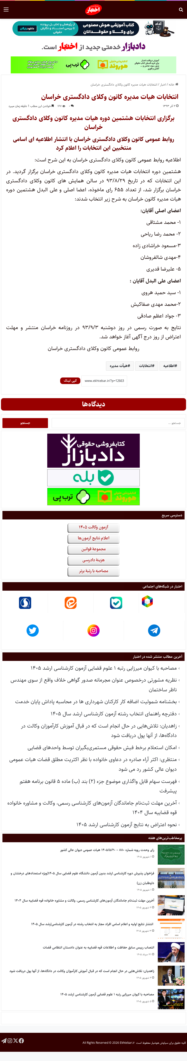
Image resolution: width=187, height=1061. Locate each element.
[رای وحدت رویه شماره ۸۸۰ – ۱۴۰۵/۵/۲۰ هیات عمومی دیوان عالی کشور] (171, 855)
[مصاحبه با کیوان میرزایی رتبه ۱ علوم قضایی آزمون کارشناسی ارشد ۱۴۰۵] (171, 999)
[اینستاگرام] (10, 1040)
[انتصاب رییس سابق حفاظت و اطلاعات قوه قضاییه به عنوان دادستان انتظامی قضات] (171, 952)
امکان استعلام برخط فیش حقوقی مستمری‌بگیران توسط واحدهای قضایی (102, 747)
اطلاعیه (169, 366)
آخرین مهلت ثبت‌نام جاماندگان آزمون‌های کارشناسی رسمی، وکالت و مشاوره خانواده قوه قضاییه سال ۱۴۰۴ (84, 900)
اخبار (163, 84)
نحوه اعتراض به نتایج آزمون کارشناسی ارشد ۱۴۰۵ (126, 824)
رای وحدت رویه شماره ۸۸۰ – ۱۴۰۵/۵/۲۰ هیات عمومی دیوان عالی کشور (107, 850)
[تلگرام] (4, 1040)
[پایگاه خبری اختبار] (93, 9)
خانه (172, 84)
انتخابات (145, 366)
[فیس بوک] (21, 1040)
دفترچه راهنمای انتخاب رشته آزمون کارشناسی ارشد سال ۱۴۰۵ (114, 714)
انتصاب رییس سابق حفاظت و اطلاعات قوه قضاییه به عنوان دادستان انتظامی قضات (98, 947)
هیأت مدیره (119, 366)
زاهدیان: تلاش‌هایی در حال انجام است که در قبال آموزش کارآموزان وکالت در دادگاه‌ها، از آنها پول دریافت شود (81, 971)
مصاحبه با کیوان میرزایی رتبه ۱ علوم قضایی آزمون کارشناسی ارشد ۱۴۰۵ (104, 668)
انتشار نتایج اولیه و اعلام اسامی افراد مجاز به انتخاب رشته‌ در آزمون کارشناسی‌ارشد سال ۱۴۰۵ (92, 924)
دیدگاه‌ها (93, 404)
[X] (16, 1040)
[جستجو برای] (180, 11)
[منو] (6, 11)
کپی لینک (70, 380)
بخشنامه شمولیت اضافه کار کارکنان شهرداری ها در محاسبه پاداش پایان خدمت (96, 701)
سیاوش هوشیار (159, 1043)
